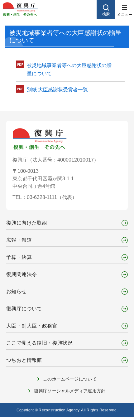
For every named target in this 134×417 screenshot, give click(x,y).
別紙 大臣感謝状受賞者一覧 (57, 89)
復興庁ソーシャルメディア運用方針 (70, 390)
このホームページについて (70, 378)
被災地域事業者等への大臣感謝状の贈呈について (69, 69)
